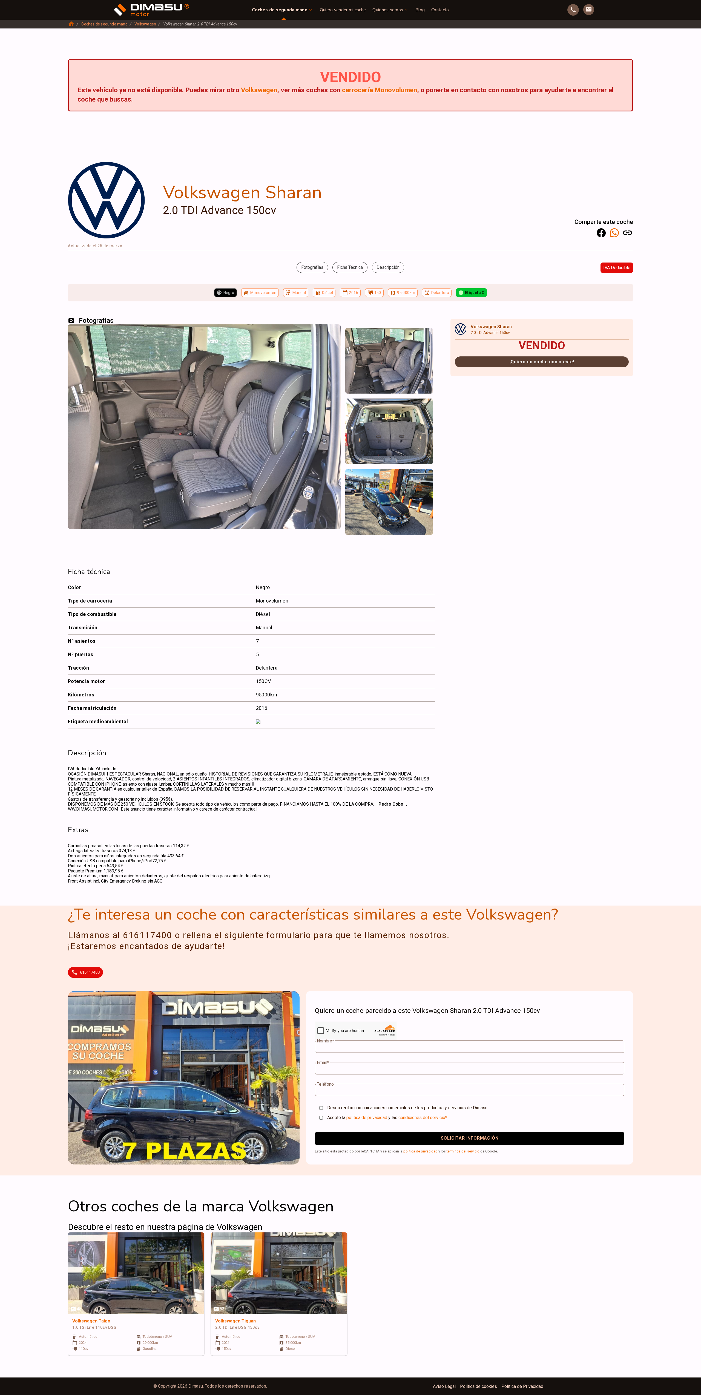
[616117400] (573, 10)
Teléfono (325, 1084)
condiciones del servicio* (422, 1117)
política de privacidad (366, 1117)
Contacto (440, 10)
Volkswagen (145, 24)
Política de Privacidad (522, 1386)
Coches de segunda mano (280, 10)
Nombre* (325, 1041)
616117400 (90, 972)
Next (425, 334)
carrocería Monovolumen (379, 90)
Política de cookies (478, 1386)
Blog (420, 10)
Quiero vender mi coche (343, 10)
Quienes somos (387, 10)
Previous (352, 334)
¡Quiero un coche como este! (542, 361)
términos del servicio (463, 1151)
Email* (323, 1062)
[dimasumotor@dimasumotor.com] (588, 9)
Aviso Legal (444, 1386)
